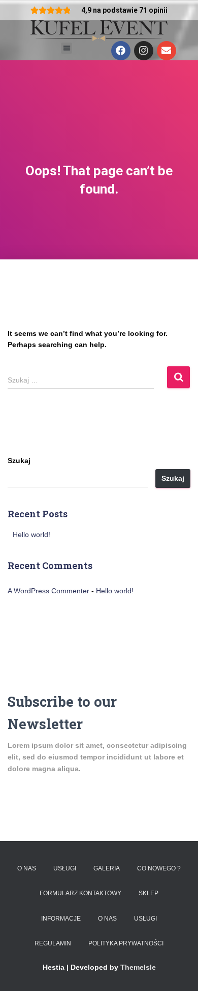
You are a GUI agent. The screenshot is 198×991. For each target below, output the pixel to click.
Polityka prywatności (125, 943)
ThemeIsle (138, 967)
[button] (67, 48)
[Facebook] (120, 50)
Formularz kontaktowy (80, 893)
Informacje (61, 918)
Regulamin (53, 943)
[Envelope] (166, 50)
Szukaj (19, 460)
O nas (26, 868)
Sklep (148, 893)
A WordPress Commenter (48, 591)
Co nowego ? (159, 868)
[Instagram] (143, 50)
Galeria (106, 868)
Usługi (64, 868)
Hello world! (31, 534)
